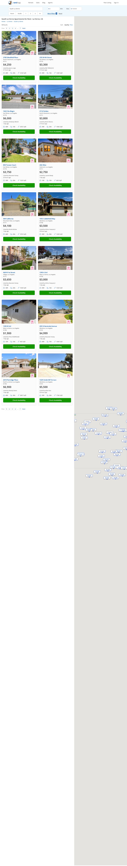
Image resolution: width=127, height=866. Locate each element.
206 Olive (42, 165)
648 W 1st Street (9, 272)
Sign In (116, 3)
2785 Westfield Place (10, 57)
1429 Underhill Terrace (47, 380)
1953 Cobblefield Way (47, 219)
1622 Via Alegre (8, 111)
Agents (50, 3)
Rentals (30, 3)
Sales (38, 3)
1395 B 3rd (7, 326)
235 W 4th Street (45, 57)
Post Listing (107, 3)
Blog (43, 3)
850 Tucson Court (9, 165)
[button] (116, 426)
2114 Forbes (43, 111)
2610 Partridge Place (10, 380)
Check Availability (19, 78)
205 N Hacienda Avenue (48, 326)
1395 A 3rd (43, 272)
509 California (8, 219)
